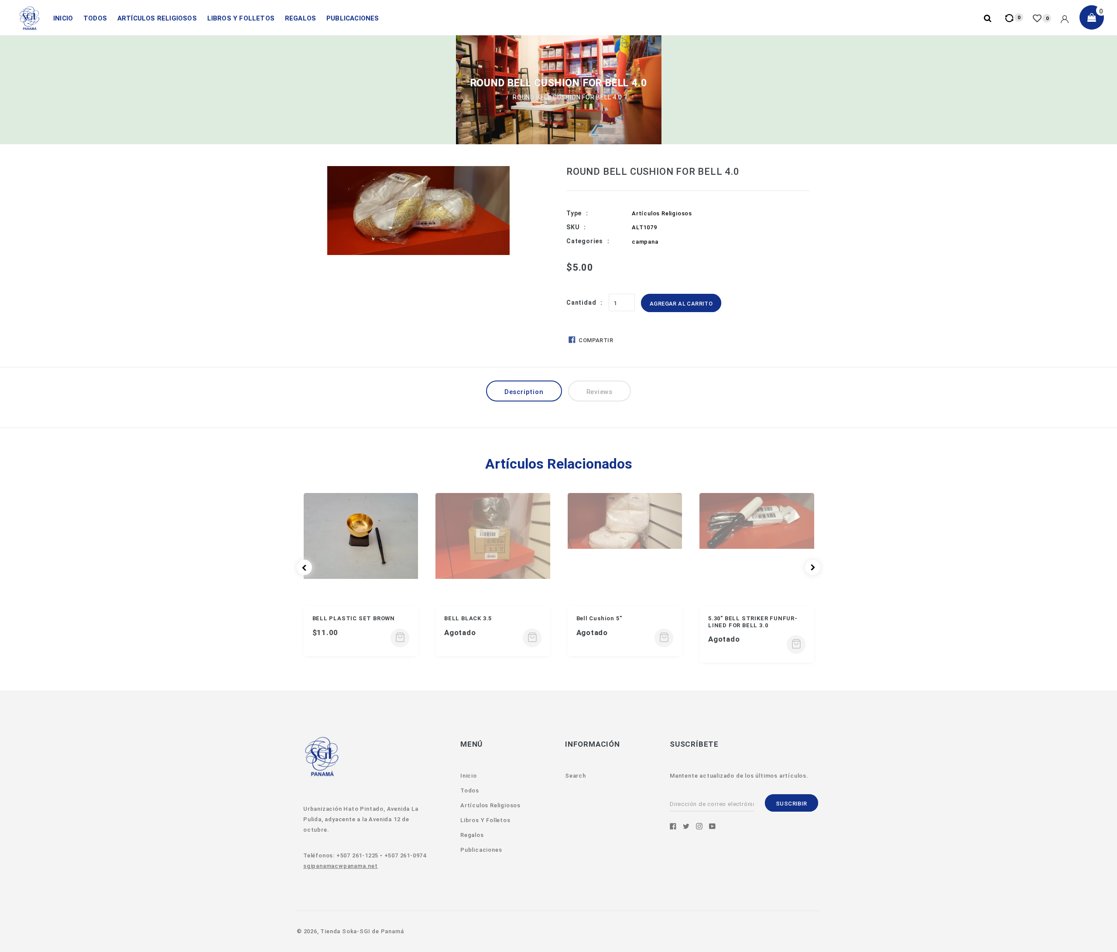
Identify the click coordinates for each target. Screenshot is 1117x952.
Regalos (300, 18)
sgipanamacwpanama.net (340, 866)
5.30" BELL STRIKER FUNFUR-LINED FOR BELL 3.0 (753, 622)
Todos (95, 18)
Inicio (63, 18)
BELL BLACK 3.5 (468, 618)
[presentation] (304, 567)
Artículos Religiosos (157, 18)
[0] (1038, 18)
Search (575, 775)
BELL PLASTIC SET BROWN (353, 618)
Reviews (599, 392)
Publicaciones (352, 18)
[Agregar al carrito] (400, 638)
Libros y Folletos (240, 18)
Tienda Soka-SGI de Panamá (362, 931)
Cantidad (581, 302)
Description (524, 392)
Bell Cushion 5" (599, 618)
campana (645, 241)
